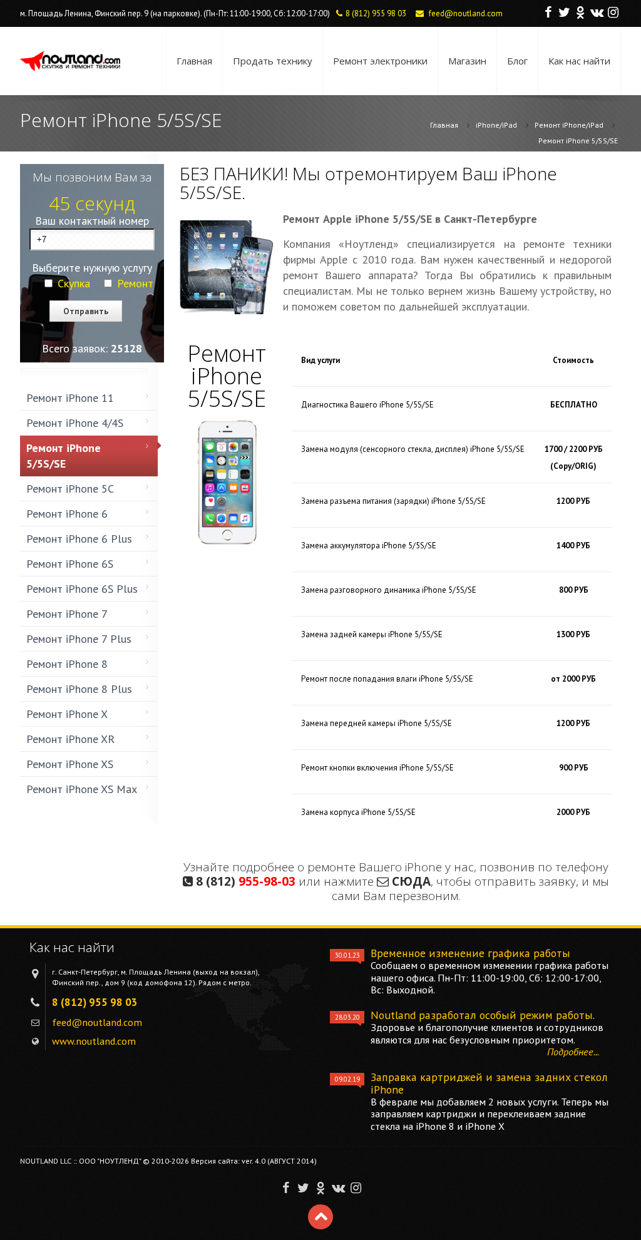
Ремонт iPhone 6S (69, 563)
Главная (194, 60)
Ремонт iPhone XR (70, 739)
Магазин (467, 60)
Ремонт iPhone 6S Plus (82, 589)
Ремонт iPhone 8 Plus (79, 689)
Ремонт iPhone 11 (70, 398)
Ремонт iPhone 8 (67, 664)
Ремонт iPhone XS (69, 764)
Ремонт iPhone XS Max (81, 789)
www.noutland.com (94, 1041)
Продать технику (272, 60)
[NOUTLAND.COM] (70, 61)
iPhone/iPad (496, 125)
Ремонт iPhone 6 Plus (79, 538)
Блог (517, 60)
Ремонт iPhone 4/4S (74, 423)
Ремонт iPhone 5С (70, 488)
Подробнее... (573, 1051)
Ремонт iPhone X (67, 714)
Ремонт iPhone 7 (67, 614)
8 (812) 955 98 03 (376, 13)
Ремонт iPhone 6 (67, 513)
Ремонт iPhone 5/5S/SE (578, 140)
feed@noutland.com (466, 13)
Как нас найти (579, 60)
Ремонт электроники (380, 60)
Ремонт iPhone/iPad (569, 125)
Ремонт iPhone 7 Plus (78, 639)
